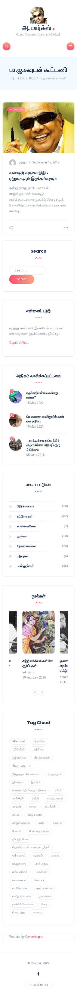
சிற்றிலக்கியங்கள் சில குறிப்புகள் (37, 663)
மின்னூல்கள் (25, 566)
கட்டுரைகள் (16, 109)
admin (23, 162)
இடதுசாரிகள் (42, 757)
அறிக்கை (38, 749)
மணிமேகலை (19, 888)
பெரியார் (39, 880)
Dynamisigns (34, 937)
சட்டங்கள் (50, 806)
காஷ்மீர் (16, 806)
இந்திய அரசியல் (21, 766)
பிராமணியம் (19, 880)
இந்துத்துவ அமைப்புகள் (25, 774)
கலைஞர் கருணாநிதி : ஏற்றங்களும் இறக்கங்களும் (33, 176)
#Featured (18, 741)
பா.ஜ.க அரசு (19, 863)
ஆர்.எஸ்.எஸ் (19, 757)
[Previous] (35, 692)
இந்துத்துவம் (55, 774)
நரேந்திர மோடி (20, 839)
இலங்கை (17, 782)
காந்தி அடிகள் (55, 798)
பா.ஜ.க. (55, 855)
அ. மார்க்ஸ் (38, 27)
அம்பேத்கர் (18, 749)
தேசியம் (57, 822)
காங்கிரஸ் (18, 798)
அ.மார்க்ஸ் (39, 741)
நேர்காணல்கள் (26, 546)
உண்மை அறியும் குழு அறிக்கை (29, 790)
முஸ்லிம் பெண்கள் (22, 904)
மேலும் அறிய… (19, 342)
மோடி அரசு (18, 912)
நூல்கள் (22, 536)
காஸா (32, 806)
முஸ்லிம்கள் (45, 896)
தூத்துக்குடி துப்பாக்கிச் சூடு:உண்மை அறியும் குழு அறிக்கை (43, 445)
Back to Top (40, 984)
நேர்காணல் (18, 855)
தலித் (41, 822)
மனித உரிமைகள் (21, 896)
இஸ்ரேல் (36, 782)
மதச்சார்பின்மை (45, 888)
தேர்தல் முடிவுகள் (39, 831)
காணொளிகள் (26, 526)
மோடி (44, 904)
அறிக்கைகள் (25, 506)
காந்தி (35, 798)
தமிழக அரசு (35, 814)
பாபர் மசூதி (41, 863)
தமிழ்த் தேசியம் (21, 822)
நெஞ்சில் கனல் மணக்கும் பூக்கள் (31, 847)
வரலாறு (37, 912)
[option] (38, 645)
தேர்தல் (16, 831)
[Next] (42, 692)
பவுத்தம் (38, 855)
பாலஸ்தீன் (41, 871)
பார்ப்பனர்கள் (19, 871)
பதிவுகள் (23, 556)
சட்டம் (15, 814)
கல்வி (58, 790)
